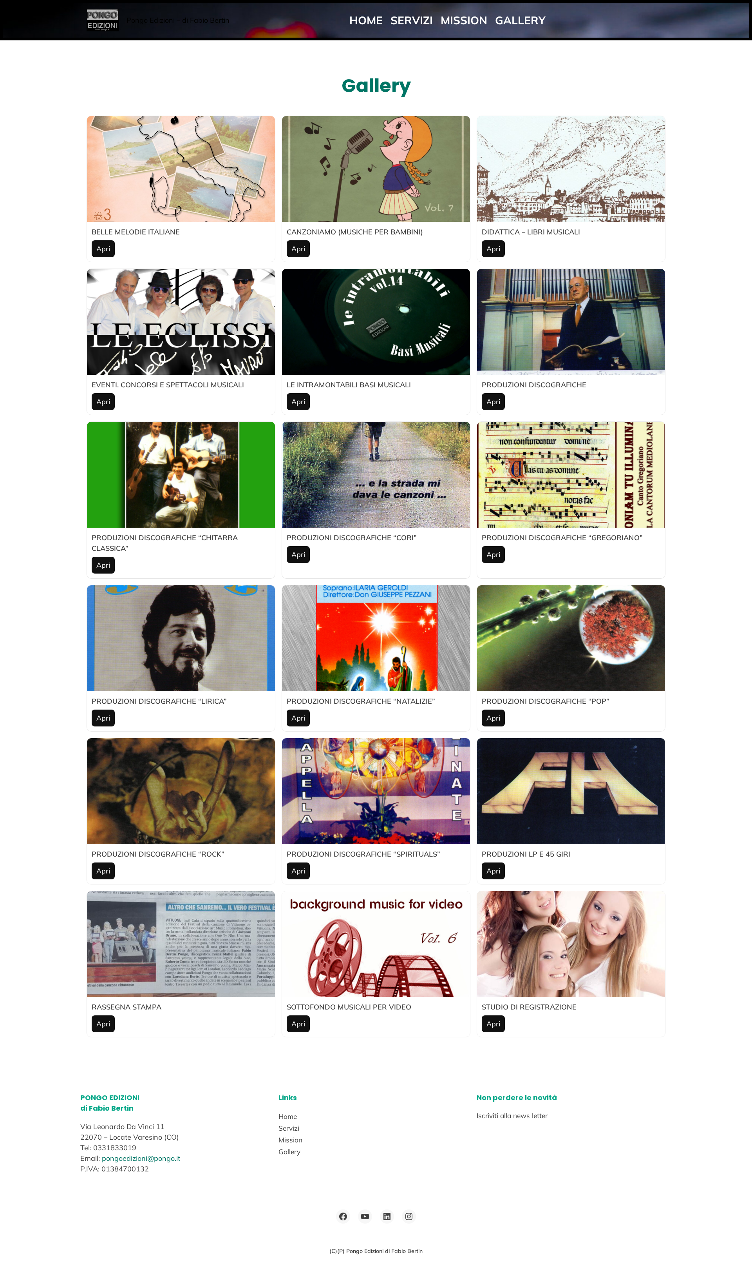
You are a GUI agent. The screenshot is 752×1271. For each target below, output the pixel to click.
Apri (103, 248)
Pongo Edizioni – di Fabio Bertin (178, 20)
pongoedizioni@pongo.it (141, 1158)
